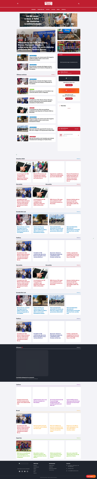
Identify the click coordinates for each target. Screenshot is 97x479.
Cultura (53, 9)
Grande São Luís (41, 9)
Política (47, 9)
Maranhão (33, 9)
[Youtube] (25, 471)
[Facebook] (20, 471)
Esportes (64, 9)
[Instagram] (22, 471)
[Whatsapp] (27, 471)
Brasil (58, 9)
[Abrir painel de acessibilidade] (94, 239)
